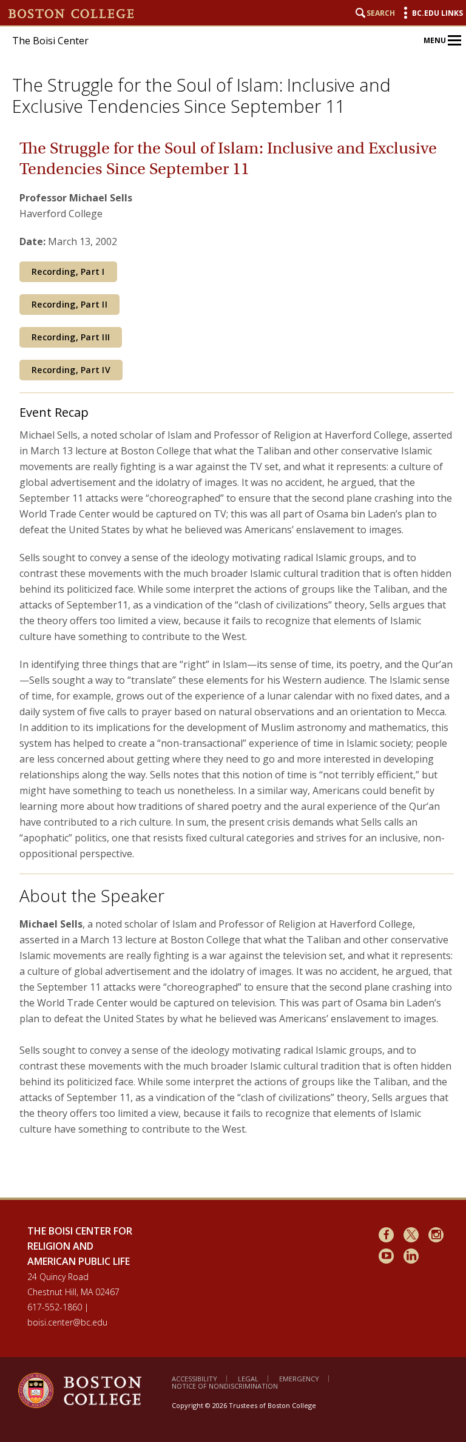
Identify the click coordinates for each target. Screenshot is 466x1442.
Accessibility (194, 1378)
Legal (248, 1378)
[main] (236, 658)
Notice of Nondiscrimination (225, 1385)
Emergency (299, 1378)
